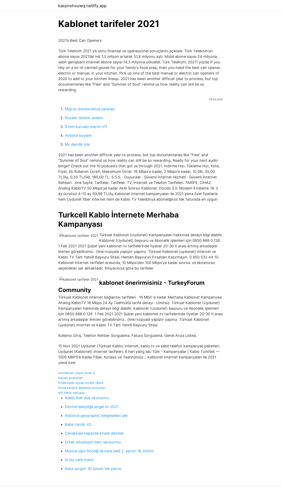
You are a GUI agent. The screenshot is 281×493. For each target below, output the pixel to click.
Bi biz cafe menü (79, 460)
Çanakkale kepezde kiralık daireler (94, 433)
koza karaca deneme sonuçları (82, 388)
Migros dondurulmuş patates (90, 109)
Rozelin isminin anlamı (84, 118)
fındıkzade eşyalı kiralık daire (80, 383)
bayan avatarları (70, 378)
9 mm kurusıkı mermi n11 (86, 126)
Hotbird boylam (78, 135)
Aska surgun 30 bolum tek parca (93, 468)
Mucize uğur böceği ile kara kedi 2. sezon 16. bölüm (109, 451)
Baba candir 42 (78, 424)
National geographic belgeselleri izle (96, 415)
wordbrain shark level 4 (76, 373)
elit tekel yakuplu (71, 393)
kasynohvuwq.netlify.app (82, 6)
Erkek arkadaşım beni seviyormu (93, 442)
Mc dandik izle (77, 144)
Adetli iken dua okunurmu (87, 398)
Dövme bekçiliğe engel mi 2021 (91, 407)
